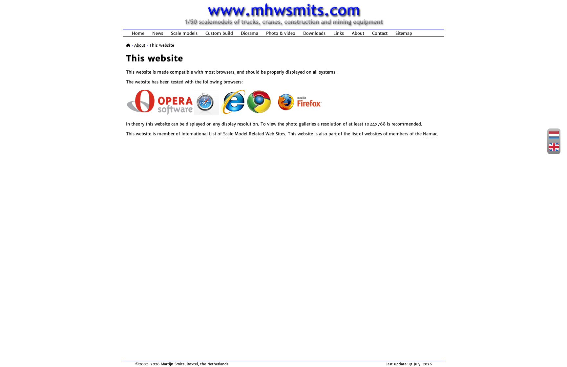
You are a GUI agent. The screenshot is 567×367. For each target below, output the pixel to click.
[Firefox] (299, 113)
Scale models (184, 33)
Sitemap (403, 33)
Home (138, 33)
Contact (380, 33)
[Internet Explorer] (232, 113)
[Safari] (206, 113)
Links (338, 33)
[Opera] (160, 113)
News (157, 33)
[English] (554, 150)
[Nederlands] (554, 138)
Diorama (249, 33)
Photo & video (280, 33)
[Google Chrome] (258, 113)
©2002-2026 (147, 364)
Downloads (314, 33)
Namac (430, 134)
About (358, 33)
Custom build (219, 33)
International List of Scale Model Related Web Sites (233, 134)
